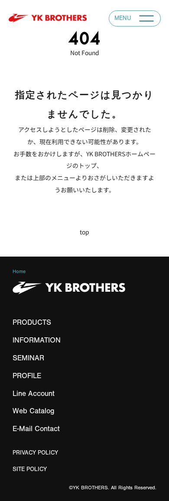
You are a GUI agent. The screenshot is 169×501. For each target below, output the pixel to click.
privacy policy (35, 452)
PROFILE (27, 376)
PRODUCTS (32, 322)
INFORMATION (37, 340)
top (84, 231)
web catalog (33, 411)
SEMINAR (28, 358)
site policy (30, 469)
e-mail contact (36, 429)
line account (34, 393)
